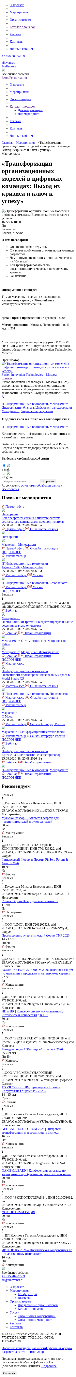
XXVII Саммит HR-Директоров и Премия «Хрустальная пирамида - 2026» (31, 1089)
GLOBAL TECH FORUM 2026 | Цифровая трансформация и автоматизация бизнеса (31, 1130)
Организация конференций (37, 1316)
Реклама (15, 34)
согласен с (34, 485)
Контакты (16, 41)
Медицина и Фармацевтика (40, 652)
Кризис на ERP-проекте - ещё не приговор (31, 754)
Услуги (14, 1312)
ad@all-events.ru (12, 1280)
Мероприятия (19, 12)
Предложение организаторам (38, 1305)
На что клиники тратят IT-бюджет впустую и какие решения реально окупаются (37, 623)
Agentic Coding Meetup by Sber (22, 567)
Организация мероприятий (36, 1319)
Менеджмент (59, 404)
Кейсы (6, 644)
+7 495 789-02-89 (13, 55)
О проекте (17, 5)
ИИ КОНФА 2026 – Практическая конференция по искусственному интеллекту (37, 1251)
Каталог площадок (22, 27)
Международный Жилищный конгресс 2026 (32, 1049)
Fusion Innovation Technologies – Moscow (29, 374)
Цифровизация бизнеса (18, 407)
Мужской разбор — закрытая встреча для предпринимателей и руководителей (30, 819)
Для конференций (30, 110)
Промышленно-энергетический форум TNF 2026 (36, 935)
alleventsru (8, 62)
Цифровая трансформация (53, 407)
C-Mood (7, 716)
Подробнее (49, 1366)
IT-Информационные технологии (25, 404)
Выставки (25, 1297)
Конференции (27, 1294)
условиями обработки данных (41, 485)
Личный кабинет (21, 49)
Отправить (48, 481)
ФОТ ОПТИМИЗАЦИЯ (18, 1212)
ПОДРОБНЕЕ (11, 552)
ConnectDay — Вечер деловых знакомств (30, 901)
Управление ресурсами (37, 411)
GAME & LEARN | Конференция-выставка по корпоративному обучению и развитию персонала (36, 1172)
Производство (59, 693)
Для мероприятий (30, 113)
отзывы (7, 378)
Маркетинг (9, 544)
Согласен (9, 1373)
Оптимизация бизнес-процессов (43, 640)
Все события (10, 489)
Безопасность (59, 583)
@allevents (9, 66)
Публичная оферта (59, 1348)
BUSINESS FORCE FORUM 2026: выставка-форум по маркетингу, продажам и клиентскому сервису (37, 971)
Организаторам (20, 19)
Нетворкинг (10, 514)
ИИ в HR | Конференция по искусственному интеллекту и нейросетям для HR (32, 1013)
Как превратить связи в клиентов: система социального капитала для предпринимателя (33, 519)
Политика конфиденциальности (24, 1348)
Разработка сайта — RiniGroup (23, 1351)
